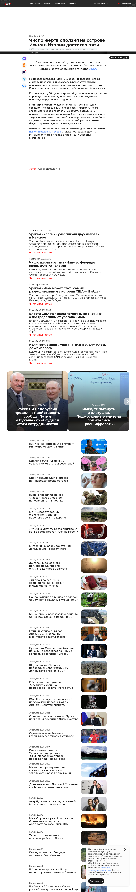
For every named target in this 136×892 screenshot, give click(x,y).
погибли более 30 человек (45, 131)
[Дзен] (119, 57)
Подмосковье (59, 3)
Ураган (36, 53)
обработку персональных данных (99, 868)
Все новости (35, 3)
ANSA (93, 68)
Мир (31, 53)
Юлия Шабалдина (49, 168)
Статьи (47, 3)
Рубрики (72, 3)
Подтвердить (96, 881)
